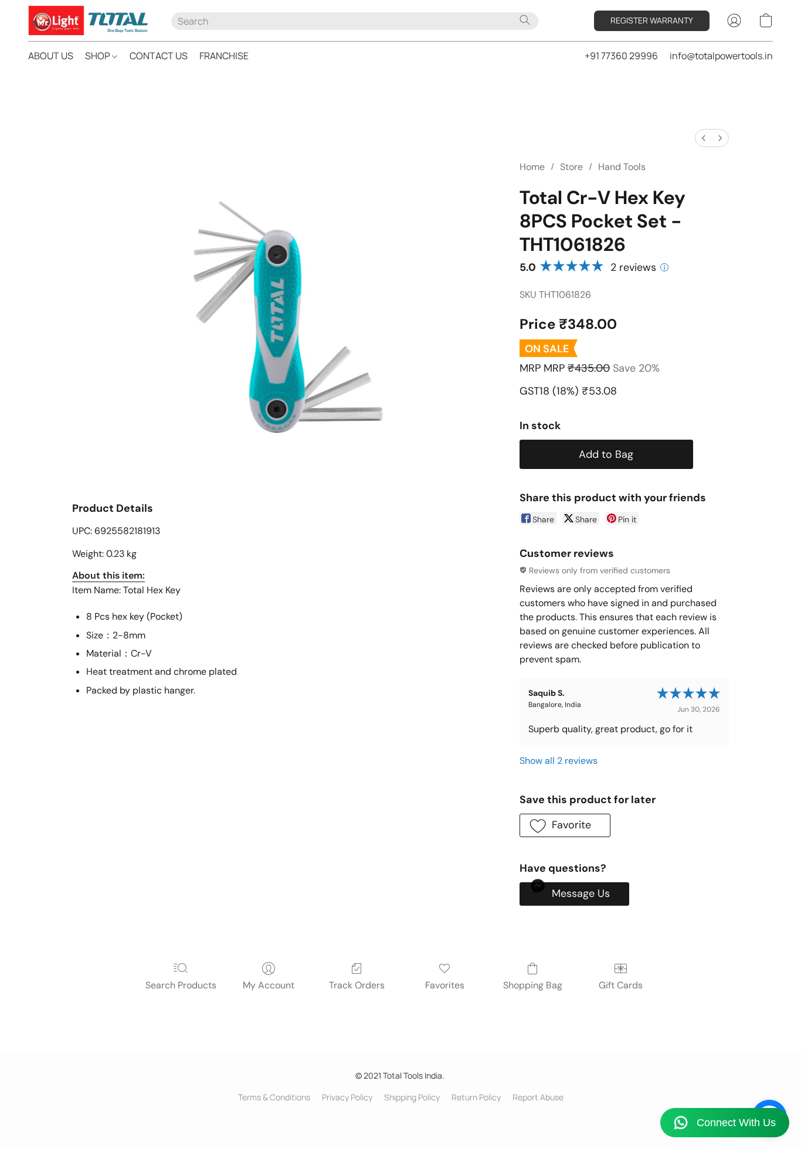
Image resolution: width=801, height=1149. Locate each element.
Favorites (444, 985)
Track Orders (357, 985)
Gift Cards (621, 985)
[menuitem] (703, 138)
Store (571, 167)
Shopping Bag (532, 985)
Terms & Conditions (274, 1097)
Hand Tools (622, 167)
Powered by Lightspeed (400, 1117)
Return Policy (476, 1097)
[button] (88, 20)
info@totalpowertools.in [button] (721, 55)
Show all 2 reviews (559, 760)
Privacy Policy (347, 1097)
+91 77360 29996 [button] (621, 55)
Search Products (180, 985)
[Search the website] (525, 20)
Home (532, 167)
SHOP (98, 55)
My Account (268, 985)
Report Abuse (538, 1097)
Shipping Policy (412, 1097)
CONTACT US (159, 55)
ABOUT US (50, 55)
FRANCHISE (224, 55)
